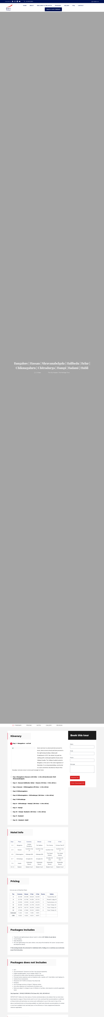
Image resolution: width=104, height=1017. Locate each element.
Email (71, 751)
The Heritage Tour (64, 372)
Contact (81, 5)
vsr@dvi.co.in (96, 1)
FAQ (73, 5)
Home (24, 5)
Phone (71, 757)
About (32, 5)
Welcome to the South (44, 5)
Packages (58, 5)
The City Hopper (53, 372)
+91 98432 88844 (29, 1)
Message (72, 764)
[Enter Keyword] (94, 7)
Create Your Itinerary (53, 9)
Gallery (66, 5)
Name (71, 744)
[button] (77, 783)
